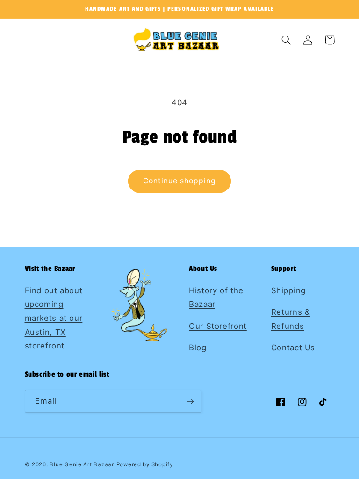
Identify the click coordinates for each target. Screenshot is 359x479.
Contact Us (293, 347)
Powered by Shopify (144, 464)
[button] (29, 40)
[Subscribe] (190, 401)
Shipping (288, 290)
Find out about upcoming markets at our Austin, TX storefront (54, 318)
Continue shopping (179, 180)
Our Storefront (218, 326)
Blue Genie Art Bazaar (82, 464)
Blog (198, 347)
